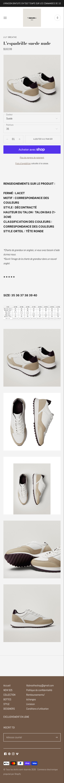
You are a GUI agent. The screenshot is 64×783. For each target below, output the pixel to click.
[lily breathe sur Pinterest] (9, 754)
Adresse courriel (14, 733)
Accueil (6, 685)
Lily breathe (10, 37)
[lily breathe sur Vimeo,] (17, 754)
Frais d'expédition (23, 163)
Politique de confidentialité (39, 690)
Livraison (30, 704)
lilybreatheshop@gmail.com (40, 685)
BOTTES (7, 699)
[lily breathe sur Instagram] (13, 754)
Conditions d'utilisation (37, 708)
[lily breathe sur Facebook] (5, 754)
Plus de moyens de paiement (32, 157)
